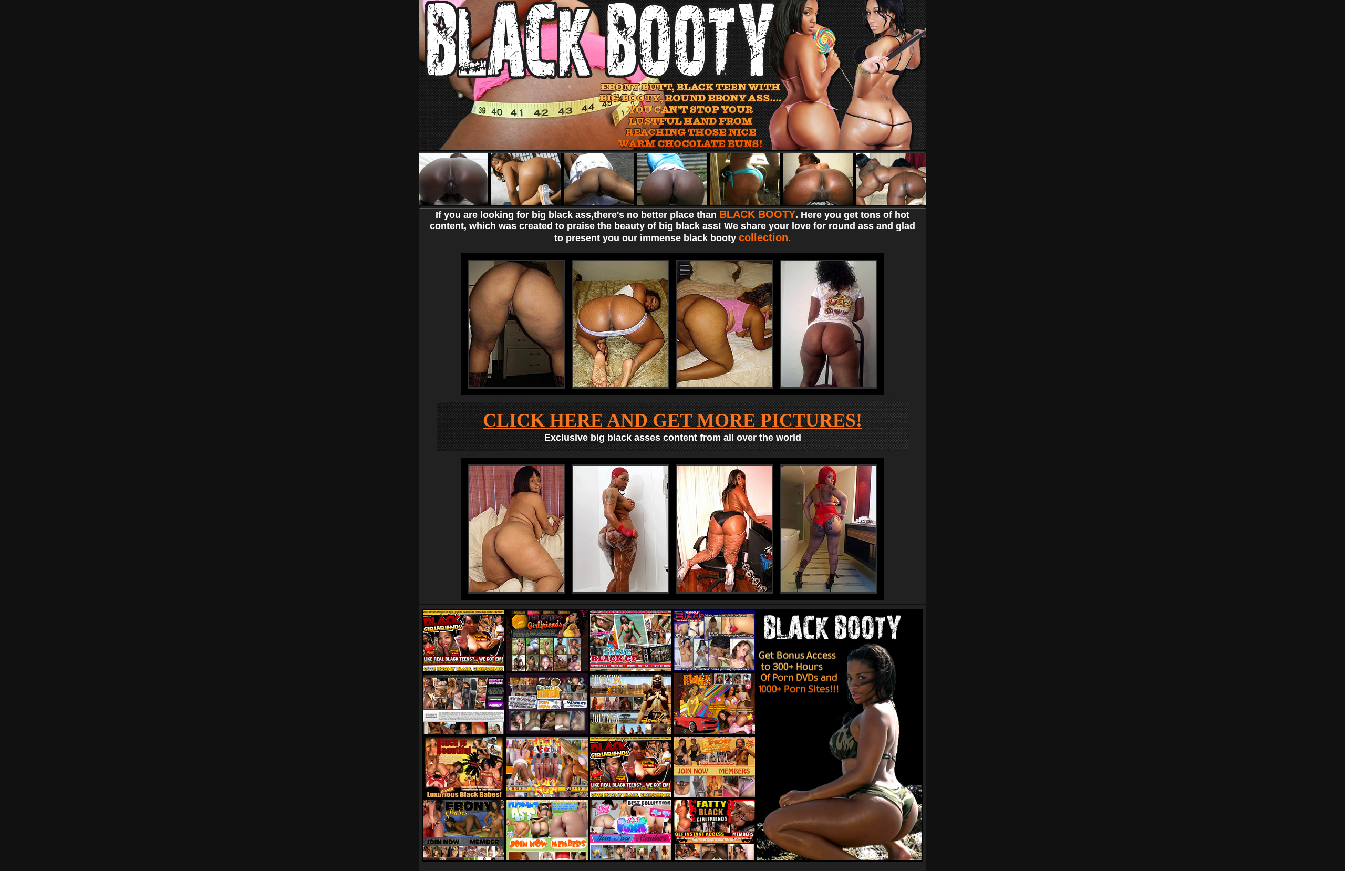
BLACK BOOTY (757, 214)
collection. (765, 237)
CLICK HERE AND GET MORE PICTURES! (672, 420)
